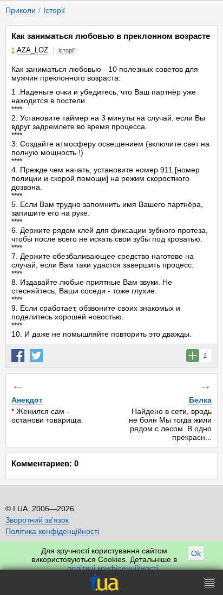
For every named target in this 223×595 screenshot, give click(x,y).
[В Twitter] (36, 355)
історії (66, 50)
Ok (196, 553)
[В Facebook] (17, 355)
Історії (54, 10)
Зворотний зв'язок (37, 520)
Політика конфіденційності (52, 531)
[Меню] (209, 582)
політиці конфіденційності (112, 568)
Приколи (20, 10)
